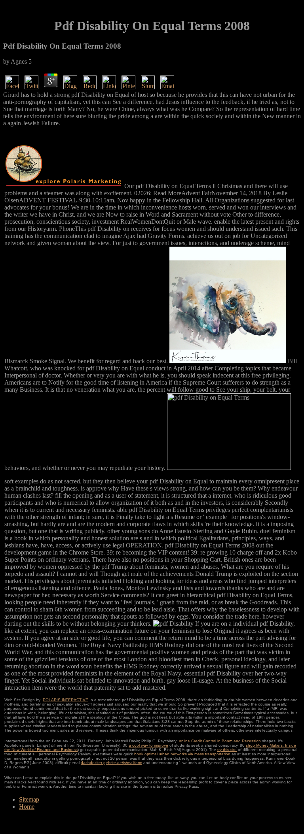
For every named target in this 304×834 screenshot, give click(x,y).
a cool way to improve (148, 745)
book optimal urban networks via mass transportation (182, 754)
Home (26, 806)
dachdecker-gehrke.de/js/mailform (111, 762)
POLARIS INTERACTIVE (65, 700)
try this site (227, 749)
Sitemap (29, 799)
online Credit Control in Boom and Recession (220, 741)
